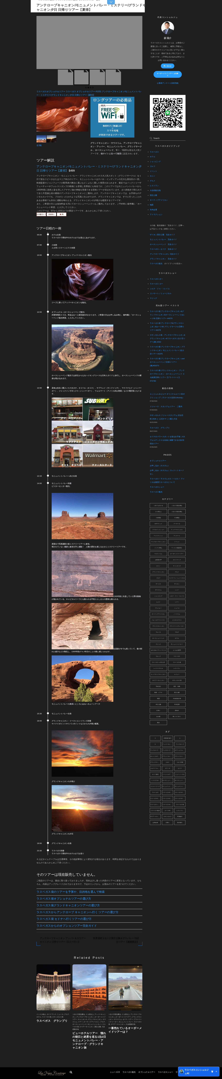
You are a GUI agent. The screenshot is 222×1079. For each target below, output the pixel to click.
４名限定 (158, 517)
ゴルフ (152, 166)
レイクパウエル (158, 668)
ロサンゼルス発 (57, 1017)
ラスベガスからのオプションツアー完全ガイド (66, 925)
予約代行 (158, 686)
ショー (177, 590)
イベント (153, 171)
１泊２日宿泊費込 (78, 1014)
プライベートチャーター (177, 626)
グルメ (152, 181)
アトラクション (156, 214)
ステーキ (167, 768)
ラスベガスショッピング (155, 804)
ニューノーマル (180, 774)
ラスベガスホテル (167, 804)
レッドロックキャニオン (158, 674)
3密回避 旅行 (168, 738)
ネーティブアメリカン (91, 1022)
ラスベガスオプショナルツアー (50, 91)
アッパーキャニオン (177, 529)
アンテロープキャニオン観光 (167, 750)
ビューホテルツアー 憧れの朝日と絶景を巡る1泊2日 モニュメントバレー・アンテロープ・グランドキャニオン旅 (89, 1040)
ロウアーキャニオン (87, 1027)
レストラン (154, 186)
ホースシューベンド (79, 1024)
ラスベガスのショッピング (180, 792)
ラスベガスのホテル (167, 798)
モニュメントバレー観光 (180, 786)
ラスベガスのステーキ (155, 798)
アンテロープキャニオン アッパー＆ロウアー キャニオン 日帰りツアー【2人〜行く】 (63, 940)
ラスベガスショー (165, 1072)
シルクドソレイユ (155, 768)
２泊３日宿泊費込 (177, 511)
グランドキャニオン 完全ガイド (163, 259)
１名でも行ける (158, 505)
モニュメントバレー (94, 1024)
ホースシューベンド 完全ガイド (163, 244)
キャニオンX (82, 1019)
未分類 (158, 716)
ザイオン (177, 584)
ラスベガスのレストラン (180, 798)
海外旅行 (180, 822)
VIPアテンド (158, 523)
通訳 (158, 722)
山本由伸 (155, 822)
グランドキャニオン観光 (180, 756)
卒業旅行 (180, 816)
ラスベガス (154, 152)
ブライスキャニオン (158, 626)
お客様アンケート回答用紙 (167, 83)
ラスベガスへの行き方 (158, 662)
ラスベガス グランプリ (52, 1020)
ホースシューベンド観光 (180, 780)
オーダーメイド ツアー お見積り (167, 74)
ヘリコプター (155, 780)
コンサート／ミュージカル (160, 293)
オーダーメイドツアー (123, 1017)
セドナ (125, 1019)
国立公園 (98, 1027)
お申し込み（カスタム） (160, 466)
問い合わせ (168, 66)
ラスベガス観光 (129, 1072)
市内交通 (153, 210)
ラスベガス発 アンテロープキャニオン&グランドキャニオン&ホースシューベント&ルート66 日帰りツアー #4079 (167, 314)
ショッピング (155, 162)
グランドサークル (155, 762)
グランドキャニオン (95, 1019)
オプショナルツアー (146, 1072)
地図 (151, 205)
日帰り (158, 710)
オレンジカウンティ (155, 756)
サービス (158, 584)
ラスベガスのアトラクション (167, 792)
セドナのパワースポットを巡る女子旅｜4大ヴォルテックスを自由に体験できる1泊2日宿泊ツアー (167, 440)
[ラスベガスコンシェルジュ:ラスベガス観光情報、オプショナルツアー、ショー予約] (51, 1075)
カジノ (152, 176)
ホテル (38, 1017)
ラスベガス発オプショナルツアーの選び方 (63, 898)
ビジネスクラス (177, 620)
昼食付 (177, 710)
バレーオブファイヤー (158, 620)
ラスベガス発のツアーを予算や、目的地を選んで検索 (70, 891)
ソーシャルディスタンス (167, 774)
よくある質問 (177, 650)
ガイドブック (51, 1014)
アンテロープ (180, 744)
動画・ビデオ (158, 692)
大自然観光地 (130, 1024)
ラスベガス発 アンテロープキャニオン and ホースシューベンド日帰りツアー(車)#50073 (167, 362)
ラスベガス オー (156, 279)
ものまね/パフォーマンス (158, 650)
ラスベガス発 (46, 1017)
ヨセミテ (158, 656)
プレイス (158, 632)
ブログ (66, 1014)
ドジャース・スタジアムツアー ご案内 (166, 406)
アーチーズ (177, 523)
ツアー (80, 1022)
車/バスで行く (177, 716)
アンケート (177, 535)
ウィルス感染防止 (177, 548)
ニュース (115, 1072)
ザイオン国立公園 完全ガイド (162, 235)
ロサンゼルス (168, 816)
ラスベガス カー (156, 284)
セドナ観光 (155, 774)
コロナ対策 (180, 762)
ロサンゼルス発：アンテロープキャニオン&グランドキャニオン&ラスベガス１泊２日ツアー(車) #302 (167, 338)
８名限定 (177, 517)
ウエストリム (158, 553)
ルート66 (167, 810)
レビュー (177, 674)
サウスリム (118, 1019)
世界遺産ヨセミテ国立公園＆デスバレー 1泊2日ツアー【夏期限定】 (116, 940)
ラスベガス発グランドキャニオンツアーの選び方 (68, 905)
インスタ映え (41, 1014)
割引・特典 (177, 686)
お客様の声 (158, 559)
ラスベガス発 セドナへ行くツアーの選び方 (64, 918)
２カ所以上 (90, 1014)
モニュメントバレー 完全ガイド (163, 239)
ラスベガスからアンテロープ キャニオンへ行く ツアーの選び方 (77, 912)
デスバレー (158, 608)
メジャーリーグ (155, 786)
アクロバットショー (158, 529)
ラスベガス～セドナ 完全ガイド (163, 249)
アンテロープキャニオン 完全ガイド (164, 254)
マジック (153, 298)
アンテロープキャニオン (85, 1017)
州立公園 (158, 704)
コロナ (168, 762)
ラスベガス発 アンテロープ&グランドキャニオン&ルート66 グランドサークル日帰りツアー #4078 (167, 326)
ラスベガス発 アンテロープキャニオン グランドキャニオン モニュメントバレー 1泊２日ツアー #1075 (167, 350)
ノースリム (177, 614)
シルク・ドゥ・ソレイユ (160, 289)
